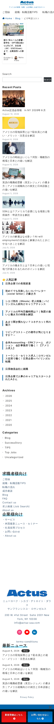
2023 (8, 410)
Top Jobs (10, 452)
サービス (10, 519)
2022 (8, 415)
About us (8, 510)
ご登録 (6, 479)
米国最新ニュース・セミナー (21, 523)
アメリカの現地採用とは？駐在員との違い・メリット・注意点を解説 (24, 133)
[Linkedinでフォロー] (34, 632)
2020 (8, 424)
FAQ (4, 498)
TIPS (7, 447)
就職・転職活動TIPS (14, 483)
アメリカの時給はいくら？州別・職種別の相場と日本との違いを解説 (26, 159)
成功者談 (7, 490)
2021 (8, 420)
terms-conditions (27, 641)
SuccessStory (13, 442)
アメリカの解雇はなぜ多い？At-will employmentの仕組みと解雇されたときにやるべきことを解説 (26, 240)
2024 (8, 405)
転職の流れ (8, 487)
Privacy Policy (27, 697)
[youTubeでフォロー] (27, 632)
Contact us (9, 502)
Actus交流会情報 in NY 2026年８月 (24, 110)
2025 (8, 400)
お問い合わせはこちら (40, 716)
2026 (8, 395)
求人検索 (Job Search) (16, 506)
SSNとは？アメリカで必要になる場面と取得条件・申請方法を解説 (26, 213)
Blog (7, 437)
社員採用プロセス (15, 527)
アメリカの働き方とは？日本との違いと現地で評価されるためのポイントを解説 (26, 267)
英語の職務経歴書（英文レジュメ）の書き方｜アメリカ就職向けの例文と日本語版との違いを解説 (26, 186)
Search (7, 73)
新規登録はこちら (14, 714)
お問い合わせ (12, 531)
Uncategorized (14, 457)
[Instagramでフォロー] (19, 632)
